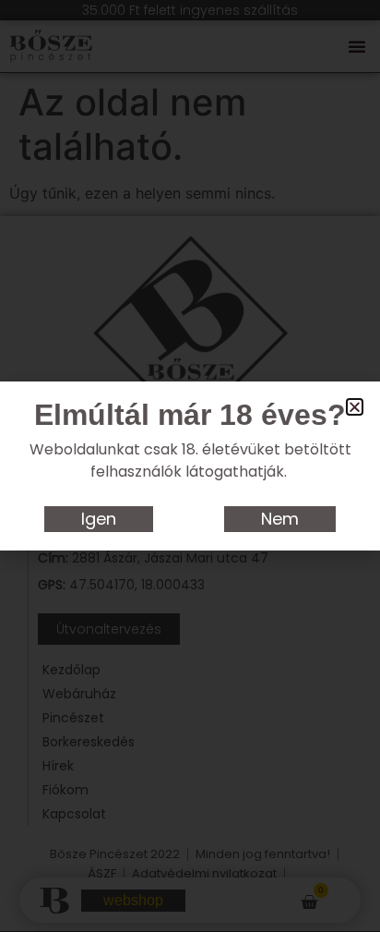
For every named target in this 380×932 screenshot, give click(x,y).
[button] (355, 407)
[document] (190, 466)
